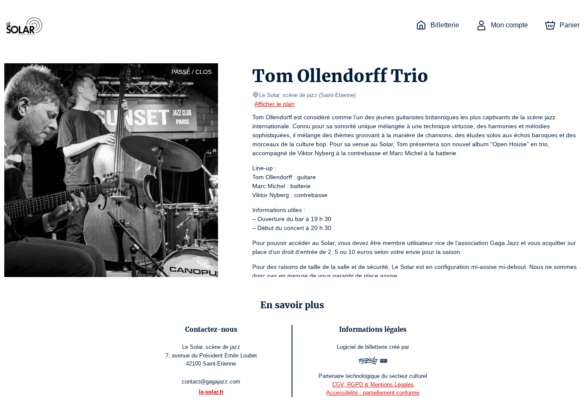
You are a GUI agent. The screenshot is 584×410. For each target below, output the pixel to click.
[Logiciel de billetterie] (373, 361)
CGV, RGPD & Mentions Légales (373, 384)
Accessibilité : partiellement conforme (372, 392)
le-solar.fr (211, 392)
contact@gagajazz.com (211, 381)
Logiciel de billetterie (362, 347)
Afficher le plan (274, 103)
